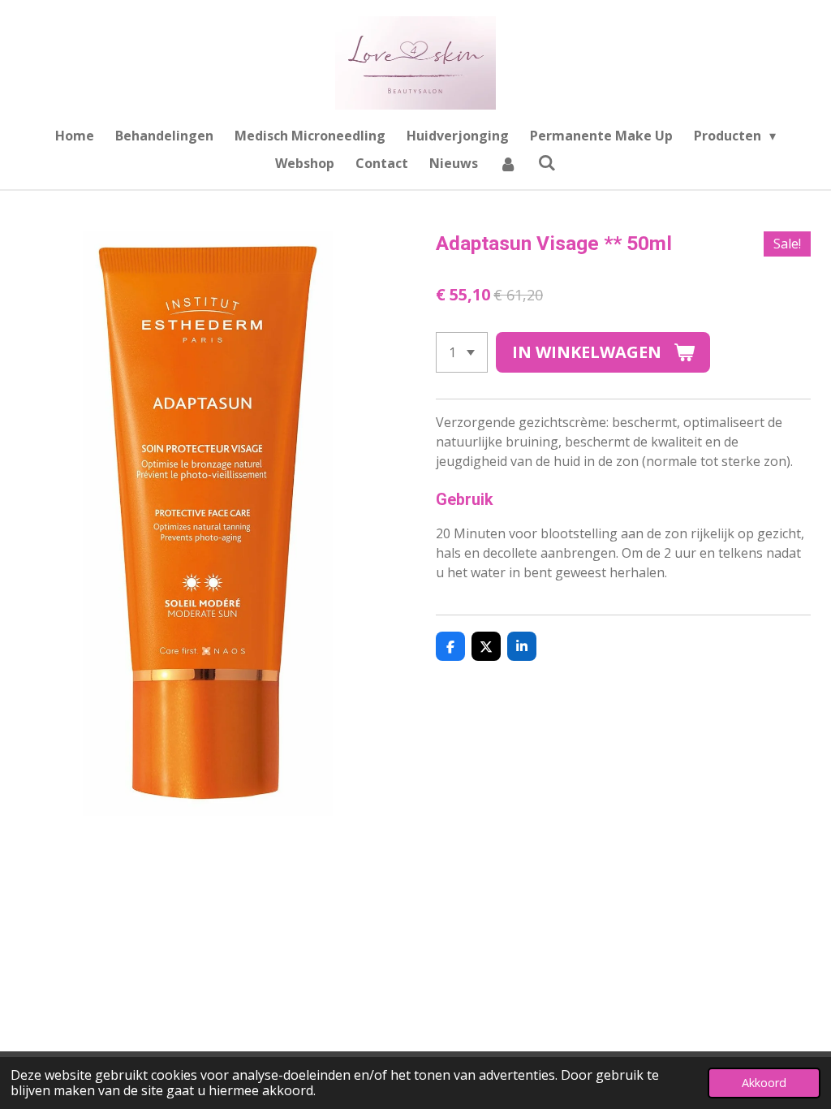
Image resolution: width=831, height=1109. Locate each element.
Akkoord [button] (764, 1082)
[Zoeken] (546, 162)
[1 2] (462, 352)
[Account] (508, 163)
